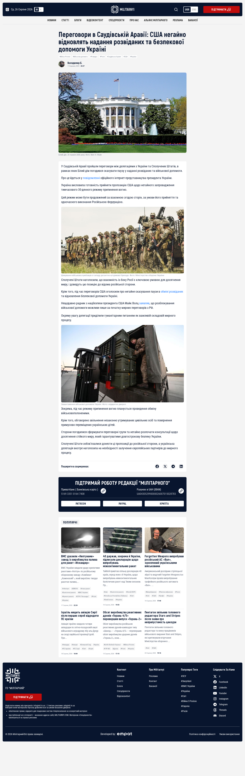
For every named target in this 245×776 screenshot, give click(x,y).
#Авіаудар (65, 645)
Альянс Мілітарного (156, 20)
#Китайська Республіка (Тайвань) (115, 596)
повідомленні (91, 178)
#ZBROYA (75, 589)
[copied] (103, 491)
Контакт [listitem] (153, 681)
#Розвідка (93, 57)
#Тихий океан (108, 600)
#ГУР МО (107, 649)
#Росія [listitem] (184, 711)
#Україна (133, 57)
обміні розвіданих (172, 291)
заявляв (144, 303)
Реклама (178, 20)
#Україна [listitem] (185, 691)
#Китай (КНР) (131, 592)
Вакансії (193, 20)
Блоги (77, 20)
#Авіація (75, 645)
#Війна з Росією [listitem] (189, 701)
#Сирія (90, 649)
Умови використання (229, 734)
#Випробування (151, 592)
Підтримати (218, 9)
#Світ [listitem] (183, 696)
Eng (194, 9)
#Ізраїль (96, 645)
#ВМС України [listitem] (188, 686)
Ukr (187, 9)
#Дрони (115, 649)
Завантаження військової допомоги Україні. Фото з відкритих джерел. (93, 404)
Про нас (134, 20)
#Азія (106, 592)
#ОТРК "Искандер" (82, 596)
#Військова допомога (80, 57)
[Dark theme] (41, 10)
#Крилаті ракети (68, 596)
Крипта (164, 503)
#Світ (132, 596)
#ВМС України (83, 592)
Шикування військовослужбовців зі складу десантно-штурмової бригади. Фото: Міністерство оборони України (112, 275)
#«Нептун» (65, 589)
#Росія (102, 57)
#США (126, 57)
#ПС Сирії (76, 649)
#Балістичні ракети (69, 592)
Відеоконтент (95, 20)
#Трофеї (161, 596)
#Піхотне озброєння (166, 592)
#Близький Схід (85, 645)
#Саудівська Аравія (114, 57)
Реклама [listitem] (153, 676)
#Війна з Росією (65, 57)
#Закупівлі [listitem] (186, 681)
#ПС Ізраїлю (66, 649)
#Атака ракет (85, 589)
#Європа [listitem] (185, 706)
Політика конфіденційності (202, 734)
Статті (65, 20)
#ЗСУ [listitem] (183, 676)
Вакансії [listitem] (153, 686)
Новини (51, 20)
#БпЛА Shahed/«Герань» (112, 645)
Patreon (81, 503)
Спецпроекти (116, 20)
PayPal (122, 503)
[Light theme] (37, 10)
